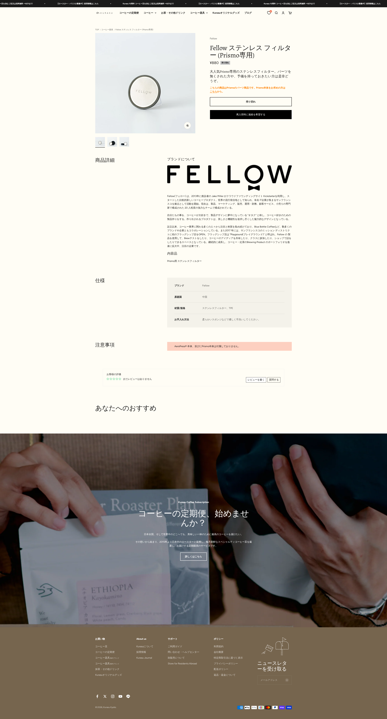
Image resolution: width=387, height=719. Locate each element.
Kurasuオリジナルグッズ (226, 12)
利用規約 (218, 646)
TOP (97, 29)
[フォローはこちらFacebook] (97, 696)
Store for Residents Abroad (182, 663)
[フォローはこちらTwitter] (105, 696)
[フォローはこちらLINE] (128, 696)
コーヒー (148, 12)
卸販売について (176, 657)
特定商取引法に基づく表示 (228, 657)
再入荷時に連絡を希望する (250, 114)
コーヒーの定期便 (129, 12)
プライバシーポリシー (226, 663)
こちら (213, 91)
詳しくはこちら (193, 556)
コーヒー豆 (101, 646)
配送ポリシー (221, 669)
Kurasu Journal (144, 657)
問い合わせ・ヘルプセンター (183, 652)
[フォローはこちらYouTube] (120, 696)
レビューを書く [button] (256, 379)
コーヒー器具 (197, 12)
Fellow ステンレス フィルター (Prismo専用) (134, 29)
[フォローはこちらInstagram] (113, 696)
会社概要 (218, 652)
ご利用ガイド (175, 646)
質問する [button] (274, 379)
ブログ (248, 12)
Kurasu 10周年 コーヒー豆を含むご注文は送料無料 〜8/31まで (107, 4)
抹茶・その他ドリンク (107, 669)
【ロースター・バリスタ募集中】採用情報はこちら (37, 4)
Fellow (213, 38)
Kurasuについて (144, 646)
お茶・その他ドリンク (173, 12)
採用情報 (141, 652)
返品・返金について (225, 674)
